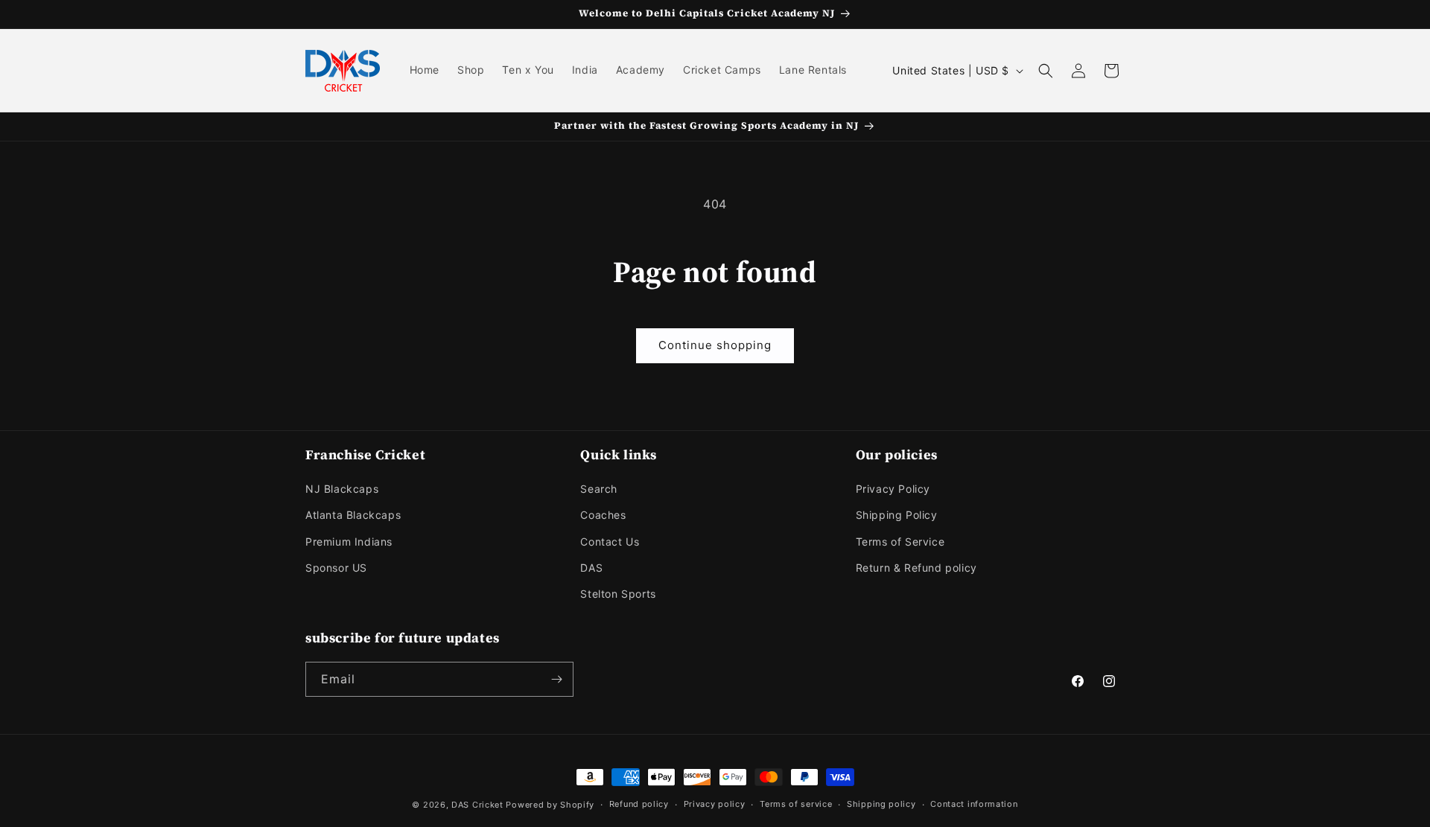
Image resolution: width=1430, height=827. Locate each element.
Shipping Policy (897, 514)
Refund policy (639, 804)
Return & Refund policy (916, 567)
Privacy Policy (893, 488)
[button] (1045, 70)
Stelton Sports (617, 593)
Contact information (973, 804)
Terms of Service (900, 541)
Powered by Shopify (550, 804)
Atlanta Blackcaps (353, 514)
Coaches (603, 514)
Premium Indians (349, 541)
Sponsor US (336, 567)
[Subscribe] (556, 679)
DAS (591, 567)
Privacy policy (715, 804)
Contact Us (609, 541)
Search (598, 488)
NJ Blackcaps (341, 488)
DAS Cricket (477, 804)
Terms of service (796, 804)
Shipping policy (881, 804)
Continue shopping (715, 345)
